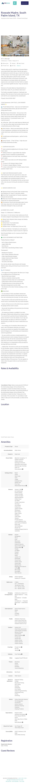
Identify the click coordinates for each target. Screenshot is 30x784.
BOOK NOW (24, 3)
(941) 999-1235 (22, 778)
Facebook (8, 781)
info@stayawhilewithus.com (15, 779)
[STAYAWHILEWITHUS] (5, 3)
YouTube (21, 781)
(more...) (19, 65)
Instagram (15, 781)
